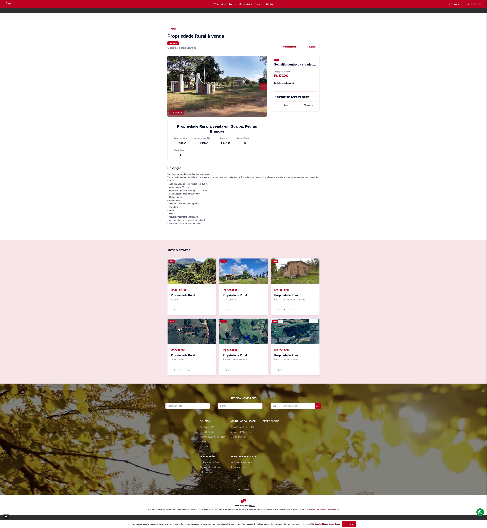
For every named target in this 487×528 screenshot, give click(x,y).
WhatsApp (308, 105)
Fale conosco (206, 472)
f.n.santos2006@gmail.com (212, 437)
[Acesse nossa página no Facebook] (264, 427)
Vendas (203, 442)
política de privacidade (319, 509)
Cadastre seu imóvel (209, 462)
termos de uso (334, 509)
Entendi (349, 524)
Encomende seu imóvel (210, 467)
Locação (204, 446)
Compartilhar (289, 47)
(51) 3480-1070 (455, 4)
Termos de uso (237, 467)
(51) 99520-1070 (474, 4)
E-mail (286, 105)
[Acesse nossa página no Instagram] (278, 427)
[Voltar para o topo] (6, 516)
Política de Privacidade (241, 462)
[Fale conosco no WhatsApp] (271, 427)
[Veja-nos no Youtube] (285, 427)
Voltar (173, 29)
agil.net (252, 506)
